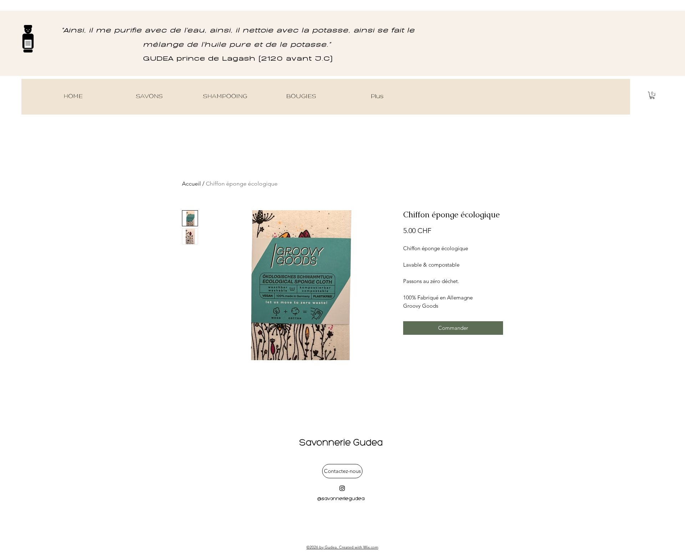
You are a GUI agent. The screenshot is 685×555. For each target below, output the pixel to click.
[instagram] (342, 488)
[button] (652, 95)
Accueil (191, 183)
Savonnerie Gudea (342, 443)
